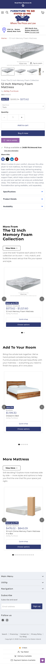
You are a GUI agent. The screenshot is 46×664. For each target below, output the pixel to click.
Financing (14, 634)
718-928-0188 (34, 32)
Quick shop (23, 319)
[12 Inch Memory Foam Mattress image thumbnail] (7, 71)
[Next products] (42, 299)
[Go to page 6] (23, 554)
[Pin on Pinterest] (16, 159)
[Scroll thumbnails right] (43, 71)
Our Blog (23, 637)
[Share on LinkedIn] (12, 159)
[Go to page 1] (22, 332)
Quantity (4, 112)
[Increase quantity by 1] (22, 117)
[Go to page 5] (27, 444)
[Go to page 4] (25, 444)
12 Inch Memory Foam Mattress (19, 311)
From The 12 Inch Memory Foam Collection (20, 80)
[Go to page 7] (25, 554)
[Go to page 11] (33, 554)
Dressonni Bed (12, 416)
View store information (11, 151)
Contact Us (24, 634)
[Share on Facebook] (3, 159)
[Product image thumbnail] (20, 71)
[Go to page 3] (23, 444)
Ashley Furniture (11, 91)
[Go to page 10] (31, 554)
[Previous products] (4, 299)
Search (4, 634)
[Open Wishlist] (42, 660)
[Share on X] (7, 159)
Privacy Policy (36, 634)
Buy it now (23, 133)
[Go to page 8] (27, 554)
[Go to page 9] (29, 554)
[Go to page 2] (24, 332)
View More (10, 248)
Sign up (36, 606)
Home (4, 38)
